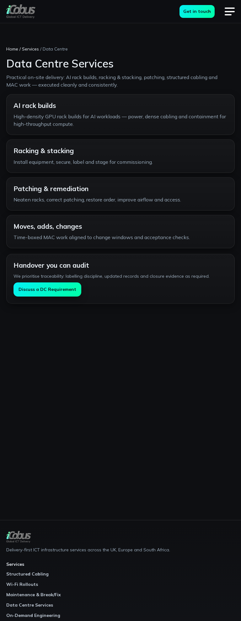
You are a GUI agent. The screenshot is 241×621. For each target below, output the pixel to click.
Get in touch (197, 11)
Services (30, 49)
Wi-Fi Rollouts (22, 584)
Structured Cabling (27, 574)
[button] (230, 12)
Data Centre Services (29, 605)
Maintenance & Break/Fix (33, 594)
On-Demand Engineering (33, 615)
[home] (20, 11)
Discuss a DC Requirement (47, 289)
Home (12, 49)
